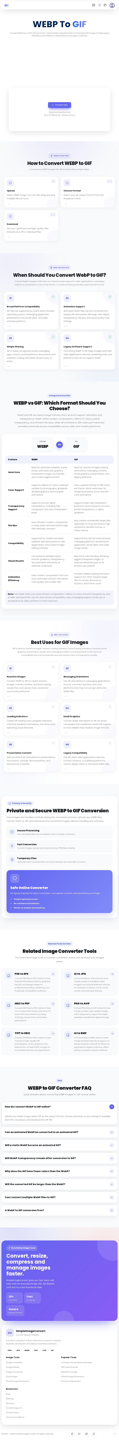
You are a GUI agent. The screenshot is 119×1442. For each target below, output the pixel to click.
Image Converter (14, 1362)
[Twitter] (79, 1434)
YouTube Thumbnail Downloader (76, 1362)
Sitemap (10, 1398)
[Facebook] (72, 1434)
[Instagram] (86, 1434)
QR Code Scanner (69, 1367)
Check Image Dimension (17, 1381)
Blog (8, 1394)
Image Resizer (13, 1367)
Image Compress (14, 1372)
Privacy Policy (12, 1412)
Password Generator (71, 1381)
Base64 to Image (69, 1372)
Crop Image (11, 1376)
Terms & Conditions (15, 1417)
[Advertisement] (59, 61)
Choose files (61, 105)
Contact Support (13, 1408)
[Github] (94, 1434)
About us (10, 1403)
